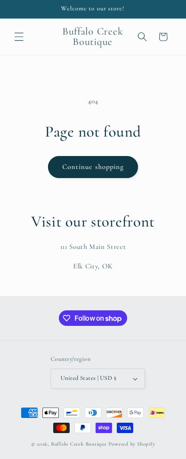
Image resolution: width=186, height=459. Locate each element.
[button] (19, 36)
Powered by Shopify (132, 444)
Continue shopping (93, 167)
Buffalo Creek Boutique (79, 444)
